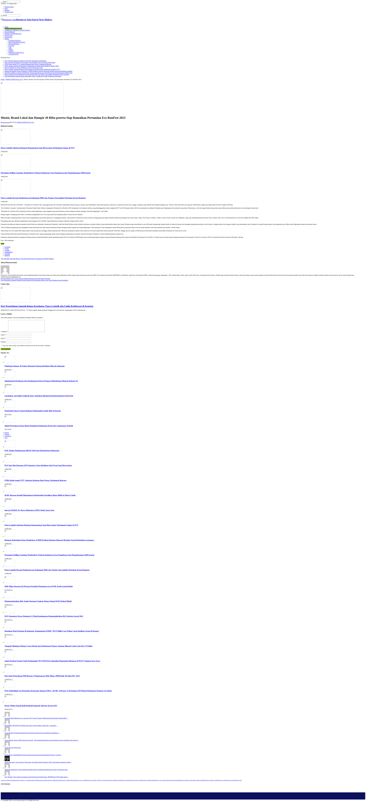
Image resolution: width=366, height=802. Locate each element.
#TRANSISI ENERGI (107, 780)
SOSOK (11, 51)
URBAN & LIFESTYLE (16, 52)
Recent (7, 432)
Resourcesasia (5, 122)
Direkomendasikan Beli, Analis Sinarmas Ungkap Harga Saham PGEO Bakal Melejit (38, 601)
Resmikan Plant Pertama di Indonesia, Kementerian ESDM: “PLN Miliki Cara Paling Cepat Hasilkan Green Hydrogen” (52, 631)
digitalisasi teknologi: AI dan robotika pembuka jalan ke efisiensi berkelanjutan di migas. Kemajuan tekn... (36, 769)
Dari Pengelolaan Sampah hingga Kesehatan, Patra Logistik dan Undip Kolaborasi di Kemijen (33, 76)
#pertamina (38, 259)
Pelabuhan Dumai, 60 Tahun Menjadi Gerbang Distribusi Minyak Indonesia (35, 366)
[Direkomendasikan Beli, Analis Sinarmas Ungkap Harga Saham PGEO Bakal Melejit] (10, 597)
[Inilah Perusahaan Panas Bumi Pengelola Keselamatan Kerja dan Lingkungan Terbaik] (10, 422)
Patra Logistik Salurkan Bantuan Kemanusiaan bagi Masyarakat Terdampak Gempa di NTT (32, 69)
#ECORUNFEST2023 (28, 259)
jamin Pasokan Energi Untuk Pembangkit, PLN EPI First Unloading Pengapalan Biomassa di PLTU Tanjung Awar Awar (52, 661)
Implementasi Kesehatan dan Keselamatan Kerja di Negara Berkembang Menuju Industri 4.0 (41, 381)
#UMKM (198, 780)
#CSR (191, 780)
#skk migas (79, 780)
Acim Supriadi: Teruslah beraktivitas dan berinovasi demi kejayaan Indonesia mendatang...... (32, 733)
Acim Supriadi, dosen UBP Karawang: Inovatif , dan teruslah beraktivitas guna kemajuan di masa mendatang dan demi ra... (42, 740)
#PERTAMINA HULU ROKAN (207, 780)
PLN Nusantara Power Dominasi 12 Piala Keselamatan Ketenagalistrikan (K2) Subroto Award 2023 (44, 616)
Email (3, 338)
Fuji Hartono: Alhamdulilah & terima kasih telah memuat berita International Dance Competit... (33, 755)
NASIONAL (9, 37)
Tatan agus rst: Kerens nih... (13, 747)
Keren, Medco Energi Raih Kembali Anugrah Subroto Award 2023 (31, 706)
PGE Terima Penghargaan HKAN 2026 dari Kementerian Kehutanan (25, 61)
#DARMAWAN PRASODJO (118, 780)
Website (3, 342)
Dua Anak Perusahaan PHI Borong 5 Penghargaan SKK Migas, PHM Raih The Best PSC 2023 (42, 676)
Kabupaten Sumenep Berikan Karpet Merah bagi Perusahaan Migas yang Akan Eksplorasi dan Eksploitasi (34, 280)
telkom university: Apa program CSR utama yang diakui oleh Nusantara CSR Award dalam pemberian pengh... (38, 762)
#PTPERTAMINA (48, 259)
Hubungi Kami (9, 7)
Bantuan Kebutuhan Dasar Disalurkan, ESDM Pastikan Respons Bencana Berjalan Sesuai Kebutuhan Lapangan (38, 71)
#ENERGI (22, 780)
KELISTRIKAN (10, 32)
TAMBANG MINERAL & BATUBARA (17, 30)
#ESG (240, 780)
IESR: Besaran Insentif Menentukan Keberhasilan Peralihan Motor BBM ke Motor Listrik (32, 66)
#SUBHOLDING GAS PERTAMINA (231, 780)
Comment (4, 331)
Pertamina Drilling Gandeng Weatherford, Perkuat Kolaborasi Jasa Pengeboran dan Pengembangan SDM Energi (38, 73)
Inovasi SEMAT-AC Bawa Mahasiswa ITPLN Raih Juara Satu (24, 67)
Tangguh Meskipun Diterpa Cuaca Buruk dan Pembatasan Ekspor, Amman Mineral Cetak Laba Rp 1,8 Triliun (48, 646)
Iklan (6, 8)
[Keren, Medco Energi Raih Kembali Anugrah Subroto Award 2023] (10, 702)
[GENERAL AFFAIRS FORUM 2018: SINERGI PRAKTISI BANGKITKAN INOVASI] (10, 392)
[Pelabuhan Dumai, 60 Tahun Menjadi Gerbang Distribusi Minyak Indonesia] (10, 362)
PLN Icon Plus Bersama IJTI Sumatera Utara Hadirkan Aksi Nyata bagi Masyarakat (30, 62)
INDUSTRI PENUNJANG (16, 42)
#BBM (194, 780)
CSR (9, 47)
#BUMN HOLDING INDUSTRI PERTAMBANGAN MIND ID (175, 780)
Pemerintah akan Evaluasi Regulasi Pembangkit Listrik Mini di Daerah (33, 411)
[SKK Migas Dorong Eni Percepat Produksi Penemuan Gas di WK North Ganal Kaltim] (10, 582)
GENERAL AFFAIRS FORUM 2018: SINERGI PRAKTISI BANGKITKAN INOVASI (39, 396)
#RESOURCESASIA (14, 780)
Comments (8, 436)
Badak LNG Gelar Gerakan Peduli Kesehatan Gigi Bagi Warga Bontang (25, 278)
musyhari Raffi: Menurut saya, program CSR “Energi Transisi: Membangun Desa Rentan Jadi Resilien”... (36, 718)
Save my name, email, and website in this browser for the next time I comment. (26, 345)
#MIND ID (99, 780)
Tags (6, 438)
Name (3, 335)
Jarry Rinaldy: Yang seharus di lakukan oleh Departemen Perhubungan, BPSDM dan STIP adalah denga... (37, 777)
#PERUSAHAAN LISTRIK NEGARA (43, 780)
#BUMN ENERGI (31, 780)
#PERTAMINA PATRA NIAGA (59, 780)
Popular (7, 434)
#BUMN (6, 259)
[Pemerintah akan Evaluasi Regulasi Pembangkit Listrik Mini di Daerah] (10, 407)
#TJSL (160, 780)
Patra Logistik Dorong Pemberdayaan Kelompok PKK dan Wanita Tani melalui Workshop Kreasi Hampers (37, 74)
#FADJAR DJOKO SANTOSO (131, 780)
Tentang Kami (9, 12)
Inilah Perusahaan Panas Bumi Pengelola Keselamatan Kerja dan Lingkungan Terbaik (39, 426)
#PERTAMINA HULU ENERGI (90, 780)
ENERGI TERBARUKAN (13, 34)
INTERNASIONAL (14, 40)
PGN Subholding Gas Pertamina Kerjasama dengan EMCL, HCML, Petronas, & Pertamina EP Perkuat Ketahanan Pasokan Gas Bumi (58, 691)
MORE (7, 39)
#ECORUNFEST (15, 259)
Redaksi (7, 10)
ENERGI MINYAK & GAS (13, 28)
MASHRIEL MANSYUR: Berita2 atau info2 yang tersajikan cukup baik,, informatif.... (31, 725)
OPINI (10, 49)
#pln (25, 780)
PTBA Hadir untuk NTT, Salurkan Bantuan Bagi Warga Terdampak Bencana (28, 64)
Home (6, 27)
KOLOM (11, 46)
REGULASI (8, 35)
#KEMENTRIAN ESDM (71, 780)
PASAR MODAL (13, 44)
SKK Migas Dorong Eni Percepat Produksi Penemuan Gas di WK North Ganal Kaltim (39, 586)
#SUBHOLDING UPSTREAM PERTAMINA (148, 780)
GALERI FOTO (13, 54)
